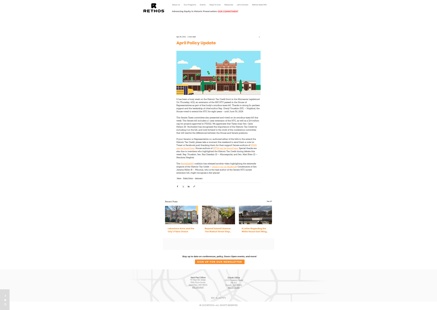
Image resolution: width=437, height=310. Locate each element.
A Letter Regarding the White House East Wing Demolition (254, 230)
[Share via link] (194, 186)
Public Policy (188, 178)
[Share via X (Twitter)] (183, 186)
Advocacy (199, 178)
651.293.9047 (198, 288)
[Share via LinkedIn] (189, 186)
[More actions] (259, 37)
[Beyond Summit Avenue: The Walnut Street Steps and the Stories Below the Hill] (218, 215)
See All (269, 201)
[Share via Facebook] (177, 186)
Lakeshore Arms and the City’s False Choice (181, 230)
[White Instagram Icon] (5, 304)
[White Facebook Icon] (5, 295)
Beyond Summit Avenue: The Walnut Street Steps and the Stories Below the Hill (218, 230)
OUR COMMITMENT (228, 11)
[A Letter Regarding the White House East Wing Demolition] (255, 215)
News (179, 178)
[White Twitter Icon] (5, 300)
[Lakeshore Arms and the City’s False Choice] (181, 215)
